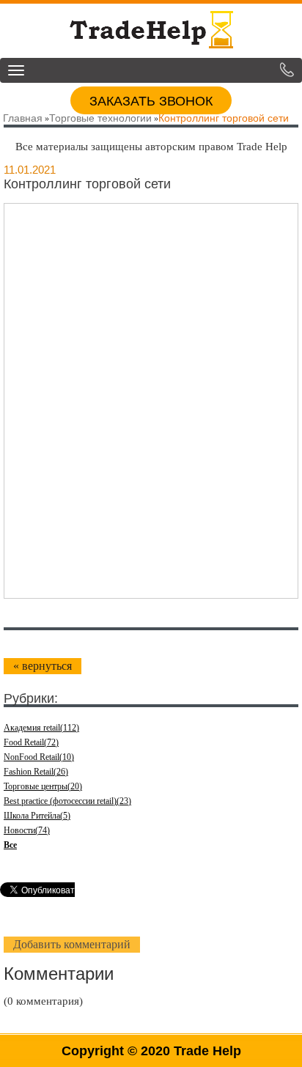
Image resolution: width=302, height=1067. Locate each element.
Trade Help (207, 1051)
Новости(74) (27, 830)
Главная (23, 118)
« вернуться (42, 666)
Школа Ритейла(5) (37, 816)
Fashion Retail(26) (36, 772)
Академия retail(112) (41, 728)
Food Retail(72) (31, 742)
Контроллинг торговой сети (223, 118)
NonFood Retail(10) (39, 757)
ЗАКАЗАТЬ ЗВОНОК (151, 101)
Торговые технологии (100, 118)
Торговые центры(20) (43, 786)
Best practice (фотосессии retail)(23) (67, 801)
